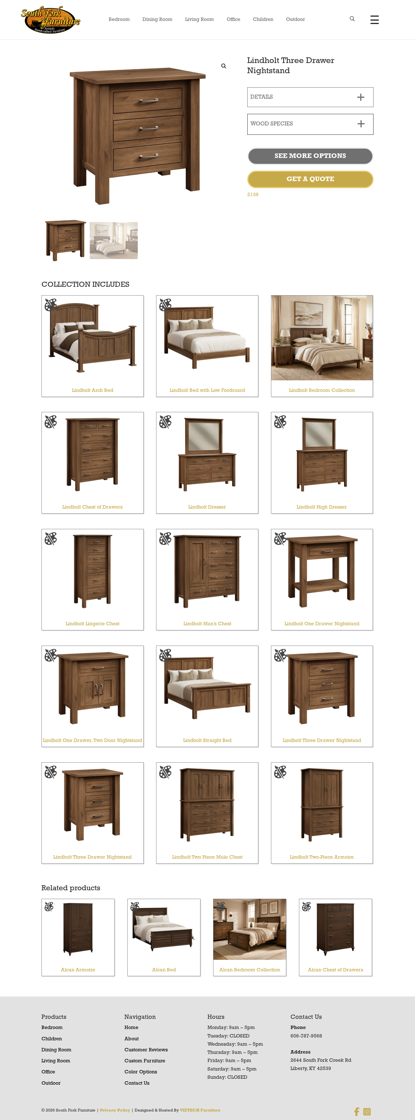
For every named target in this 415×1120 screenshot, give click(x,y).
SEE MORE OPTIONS (310, 156)
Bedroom (119, 19)
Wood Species (271, 124)
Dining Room (157, 19)
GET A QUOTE (310, 179)
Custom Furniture (144, 1061)
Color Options (140, 1072)
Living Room (199, 19)
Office (233, 19)
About (131, 1039)
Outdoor (295, 19)
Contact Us (136, 1083)
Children (263, 19)
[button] (224, 66)
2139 (253, 194)
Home (131, 1027)
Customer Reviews (146, 1050)
